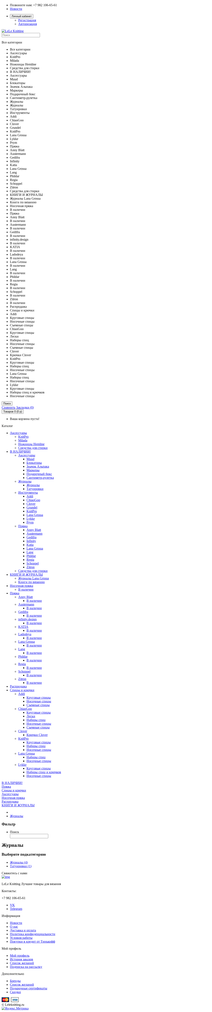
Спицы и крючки (22, 690)
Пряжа (23, 526)
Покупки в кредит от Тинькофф (32, 941)
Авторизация (27, 24)
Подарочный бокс (39, 474)
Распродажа (18, 686)
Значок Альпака (37, 466)
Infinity (31, 541)
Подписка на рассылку (26, 967)
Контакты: (9, 891)
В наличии (26, 589)
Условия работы (21, 938)
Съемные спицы (38, 705)
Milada (22, 440)
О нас (14, 926)
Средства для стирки (33, 448)
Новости (16, 9)
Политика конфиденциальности (32, 934)
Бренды (15, 981)
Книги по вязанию (31, 582)
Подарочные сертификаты (28, 988)
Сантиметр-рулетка (40, 477)
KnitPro (23, 436)
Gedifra (31, 537)
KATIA (23, 626)
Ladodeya (24, 634)
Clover (30, 503)
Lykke (30, 518)
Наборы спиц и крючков (43, 772)
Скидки (15, 992)
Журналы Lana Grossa (33, 578)
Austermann (34, 533)
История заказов (21, 959)
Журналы (24, 481)
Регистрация (27, 20)
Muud (30, 459)
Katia (30, 544)
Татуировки (34, 489)
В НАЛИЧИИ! (20, 451)
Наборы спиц (36, 720)
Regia (30, 559)
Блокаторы (34, 462)
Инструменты (28, 492)
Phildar (31, 556)
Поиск (7, 403)
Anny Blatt (33, 530)
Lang (29, 552)
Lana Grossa (34, 515)
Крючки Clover (37, 735)
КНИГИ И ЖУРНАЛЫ (26, 574)
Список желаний (22, 963)
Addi (29, 496)
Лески (30, 716)
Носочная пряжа (21, 585)
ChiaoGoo (33, 500)
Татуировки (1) (20, 866)
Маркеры (33, 470)
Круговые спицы (38, 697)
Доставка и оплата (23, 930)
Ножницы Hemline (31, 444)
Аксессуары (18, 433)
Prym (30, 522)
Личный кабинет (22, 16)
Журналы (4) (19, 862)
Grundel (31, 507)
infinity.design (27, 619)
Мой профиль (19, 955)
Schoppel (32, 563)
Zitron (30, 567)
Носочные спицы (38, 701)
